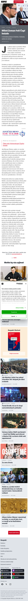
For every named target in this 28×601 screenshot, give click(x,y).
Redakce (3, 543)
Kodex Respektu (5, 548)
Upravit (13, 316)
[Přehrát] (21, 278)
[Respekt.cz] (4, 2)
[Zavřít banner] (25, 283)
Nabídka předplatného (6, 551)
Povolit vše (14, 312)
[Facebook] (2, 585)
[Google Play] (6, 574)
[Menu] (26, 2)
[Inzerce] (14, 133)
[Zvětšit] (14, 14)
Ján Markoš (4, 384)
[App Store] (6, 570)
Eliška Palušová (5, 526)
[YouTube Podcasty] (18, 574)
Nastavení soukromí (6, 564)
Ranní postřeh (7, 403)
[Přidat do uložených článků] (24, 278)
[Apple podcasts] (18, 570)
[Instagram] (10, 585)
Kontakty (3, 546)
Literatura (4, 460)
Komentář (6, 375)
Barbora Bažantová (6, 465)
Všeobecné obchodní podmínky (9, 559)
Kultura (3, 430)
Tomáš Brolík (4, 410)
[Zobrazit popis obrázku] (21, 22)
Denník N (9, 384)
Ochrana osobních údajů (7, 562)
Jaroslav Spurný (5, 41)
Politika (3, 27)
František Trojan (5, 324)
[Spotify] (18, 577)
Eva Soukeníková (5, 495)
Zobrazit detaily (20, 307)
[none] (25, 22)
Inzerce (2, 554)
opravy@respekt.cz (17, 254)
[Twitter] (6, 585)
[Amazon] (6, 577)
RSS (2, 556)
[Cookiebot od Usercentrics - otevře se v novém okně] (17, 284)
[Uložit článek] (17, 22)
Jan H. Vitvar (4, 441)
